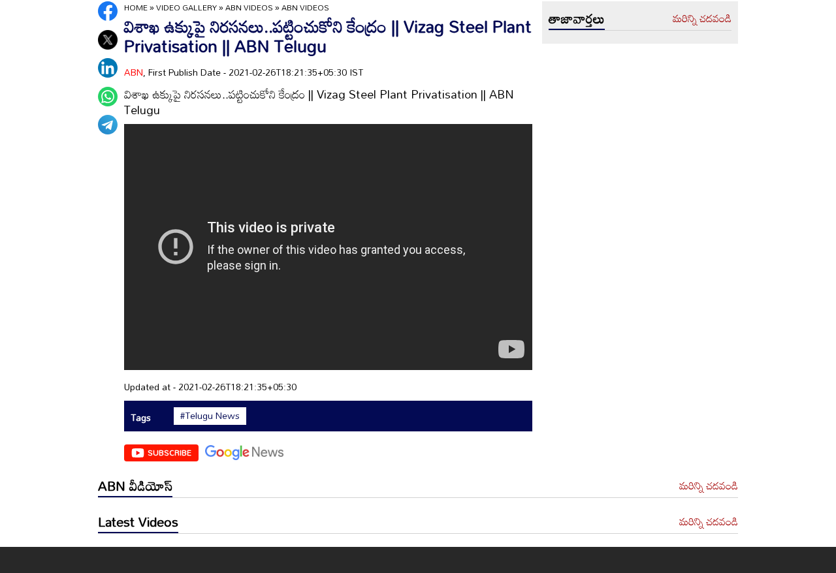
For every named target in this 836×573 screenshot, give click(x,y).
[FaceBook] (108, 11)
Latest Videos (138, 521)
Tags (141, 417)
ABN (133, 72)
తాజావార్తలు (577, 18)
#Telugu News (210, 416)
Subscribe (169, 452)
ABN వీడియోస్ (135, 485)
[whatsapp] (108, 96)
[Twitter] (108, 40)
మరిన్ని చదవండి (702, 19)
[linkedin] (108, 68)
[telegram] (108, 124)
